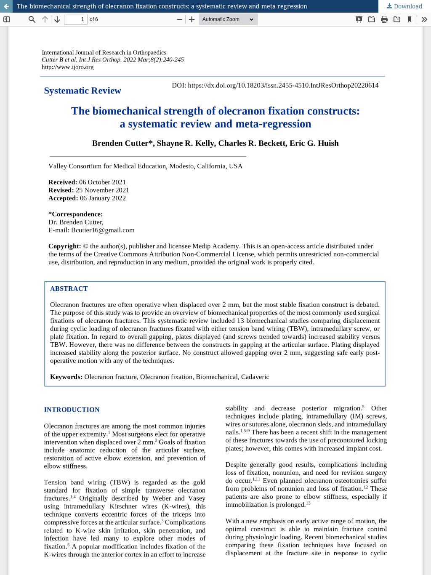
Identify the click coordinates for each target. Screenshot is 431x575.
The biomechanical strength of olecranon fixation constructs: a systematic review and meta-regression (162, 6)
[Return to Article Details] (6, 6)
